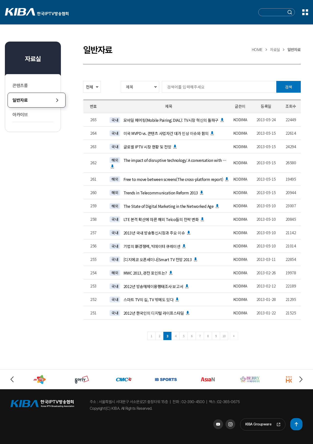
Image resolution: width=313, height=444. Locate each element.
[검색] (290, 13)
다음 (234, 336)
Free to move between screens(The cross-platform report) (173, 179)
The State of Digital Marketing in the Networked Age (168, 206)
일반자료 (20, 100)
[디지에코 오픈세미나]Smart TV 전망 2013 (157, 259)
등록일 (266, 106)
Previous (12, 379)
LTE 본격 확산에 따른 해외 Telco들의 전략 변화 (161, 219)
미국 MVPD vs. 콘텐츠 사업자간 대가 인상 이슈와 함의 (166, 133)
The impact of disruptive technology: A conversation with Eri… (175, 160)
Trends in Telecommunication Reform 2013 (160, 193)
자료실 (33, 59)
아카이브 (20, 114)
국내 (115, 119)
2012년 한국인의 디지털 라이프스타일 (153, 313)
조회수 (290, 106)
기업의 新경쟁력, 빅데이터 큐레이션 (151, 246)
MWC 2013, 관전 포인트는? (145, 273)
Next (300, 379)
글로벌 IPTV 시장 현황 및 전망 (147, 147)
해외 (115, 160)
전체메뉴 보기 (305, 12)
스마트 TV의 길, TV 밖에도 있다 (148, 299)
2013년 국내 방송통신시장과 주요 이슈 (154, 233)
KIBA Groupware (258, 424)
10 (224, 336)
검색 (288, 87)
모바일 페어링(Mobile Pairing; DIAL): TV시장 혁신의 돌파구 (170, 120)
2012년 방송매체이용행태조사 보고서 (153, 286)
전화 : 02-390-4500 (188, 402)
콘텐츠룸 (20, 85)
